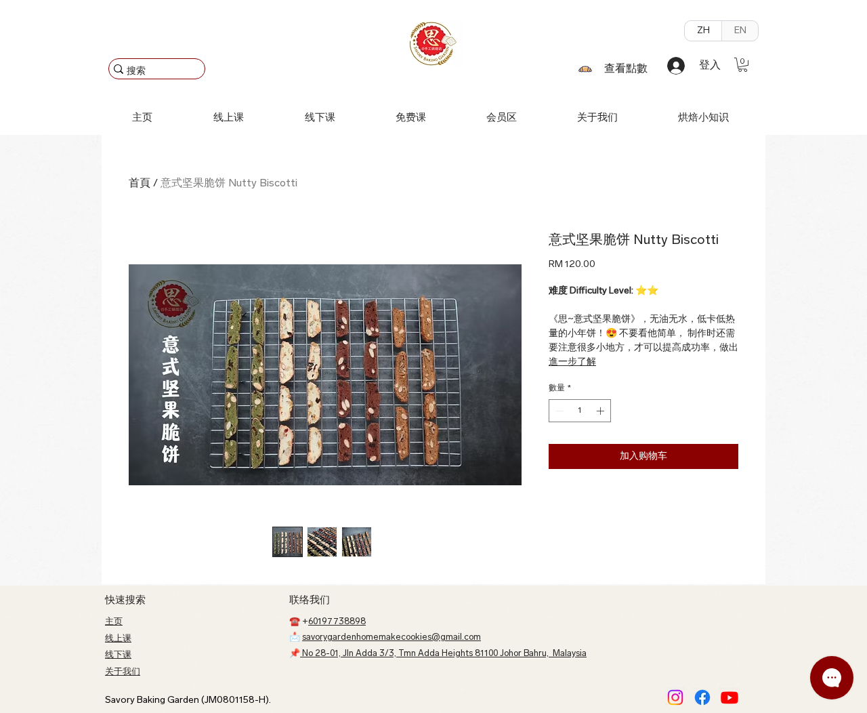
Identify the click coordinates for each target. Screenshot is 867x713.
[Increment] (601, 411)
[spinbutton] (580, 411)
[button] (742, 65)
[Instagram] (675, 697)
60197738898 (337, 621)
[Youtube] (729, 697)
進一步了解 (572, 362)
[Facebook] (702, 697)
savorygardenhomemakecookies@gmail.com (391, 637)
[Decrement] (558, 411)
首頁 (139, 183)
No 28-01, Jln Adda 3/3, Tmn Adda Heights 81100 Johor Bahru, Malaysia (443, 653)
